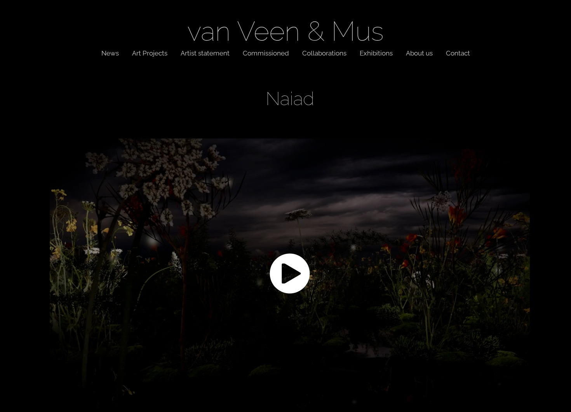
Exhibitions (376, 52)
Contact (458, 52)
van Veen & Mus (285, 28)
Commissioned (266, 52)
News (110, 52)
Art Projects (149, 52)
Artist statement (205, 52)
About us (419, 52)
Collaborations (324, 52)
